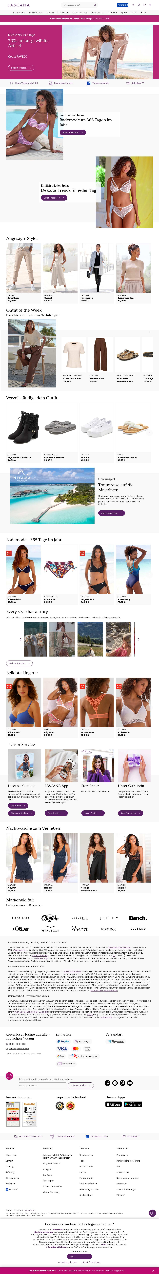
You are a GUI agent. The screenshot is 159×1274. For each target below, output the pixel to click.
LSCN (134, 13)
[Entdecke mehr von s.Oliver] (21, 929)
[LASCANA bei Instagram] (115, 1083)
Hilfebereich (11, 1155)
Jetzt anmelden (78, 1085)
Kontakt (9, 1160)
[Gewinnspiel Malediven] (52, 496)
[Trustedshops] (60, 1105)
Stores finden (90, 813)
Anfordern (16, 805)
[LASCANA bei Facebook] (107, 1083)
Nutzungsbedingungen (128, 1178)
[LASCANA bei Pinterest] (122, 1083)
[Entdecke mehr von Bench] (138, 918)
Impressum (122, 1183)
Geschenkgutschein (89, 1189)
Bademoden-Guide (52, 1186)
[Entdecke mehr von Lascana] (21, 918)
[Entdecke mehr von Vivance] (109, 929)
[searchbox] (76, 5)
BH (114, 955)
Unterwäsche (124, 947)
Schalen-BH (32, 1011)
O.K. (72, 1256)
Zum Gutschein (128, 813)
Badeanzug (19, 950)
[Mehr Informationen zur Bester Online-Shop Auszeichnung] (13, 1114)
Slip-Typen (48, 1175)
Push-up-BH (20, 1011)
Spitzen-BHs (106, 1017)
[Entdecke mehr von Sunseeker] (79, 918)
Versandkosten (30, 1210)
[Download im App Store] (113, 1104)
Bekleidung (35, 13)
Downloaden (54, 813)
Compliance (122, 1155)
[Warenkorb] (150, 5)
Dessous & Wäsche (57, 13)
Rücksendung (12, 1178)
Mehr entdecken (17, 663)
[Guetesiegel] (70, 1105)
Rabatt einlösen (19, 67)
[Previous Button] (20, 639)
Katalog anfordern (89, 1183)
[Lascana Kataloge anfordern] (24, 765)
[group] (37, 639)
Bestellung (11, 1183)
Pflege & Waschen (51, 1163)
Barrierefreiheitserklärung (128, 1160)
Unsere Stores (86, 1166)
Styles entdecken (19, 813)
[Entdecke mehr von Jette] (109, 918)
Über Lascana (86, 1155)
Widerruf (121, 1195)
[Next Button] (138, 639)
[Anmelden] (139, 5)
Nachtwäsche (80, 13)
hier (104, 1244)
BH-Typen (47, 1169)
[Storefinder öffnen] (133, 5)
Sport (124, 13)
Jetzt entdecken (71, 132)
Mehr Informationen (91, 1262)
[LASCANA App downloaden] (61, 765)
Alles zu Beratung (51, 1192)
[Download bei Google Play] (133, 1104)
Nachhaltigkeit (86, 1195)
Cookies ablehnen (57, 1247)
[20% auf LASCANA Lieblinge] (107, 52)
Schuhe (112, 13)
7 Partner (57, 1229)
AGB (118, 1166)
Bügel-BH (43, 1011)
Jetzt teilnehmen (109, 513)
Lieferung (10, 1172)
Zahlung (10, 1166)
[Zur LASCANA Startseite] (18, 5)
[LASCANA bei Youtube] (130, 1083)
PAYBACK (13, 1189)
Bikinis (78, 971)
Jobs (82, 1160)
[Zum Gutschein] (134, 765)
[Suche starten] (95, 5)
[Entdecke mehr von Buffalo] (50, 918)
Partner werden (87, 1178)
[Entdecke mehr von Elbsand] (138, 928)
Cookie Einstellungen (126, 1189)
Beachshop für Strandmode (104, 990)
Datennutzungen (44, 1232)
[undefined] (149, 273)
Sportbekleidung (40, 955)
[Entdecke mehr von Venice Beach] (50, 929)
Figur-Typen (48, 1180)
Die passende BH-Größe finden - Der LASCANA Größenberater (58, 1156)
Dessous (113, 947)
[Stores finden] (97, 765)
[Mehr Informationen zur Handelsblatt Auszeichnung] (29, 1114)
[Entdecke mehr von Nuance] (79, 928)
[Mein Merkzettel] (144, 5)
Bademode (19, 13)
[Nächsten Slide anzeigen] (150, 332)
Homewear (98, 13)
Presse (83, 1172)
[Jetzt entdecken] (34, 124)
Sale (143, 13)
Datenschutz (123, 1172)
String (89, 1014)
